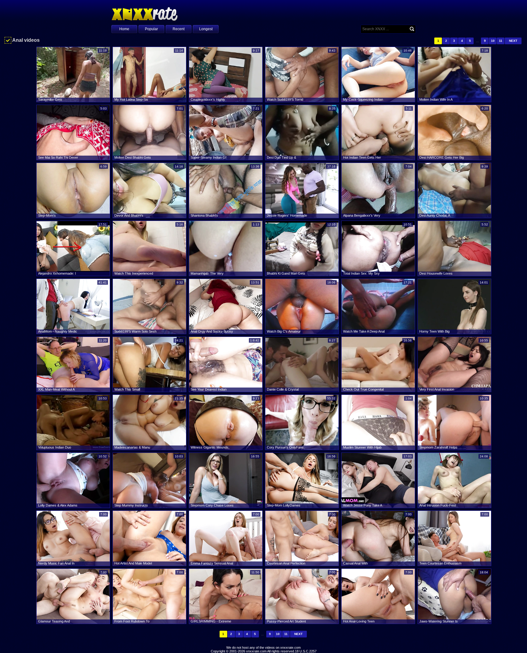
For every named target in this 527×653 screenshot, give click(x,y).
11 (500, 40)
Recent (179, 29)
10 (493, 40)
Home (124, 29)
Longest (206, 29)
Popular (151, 29)
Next (513, 40)
